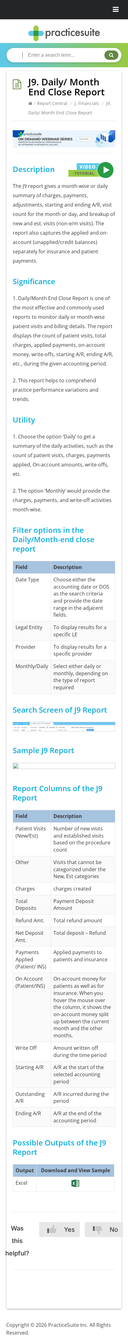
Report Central (52, 103)
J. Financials (87, 103)
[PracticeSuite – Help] (64, 33)
